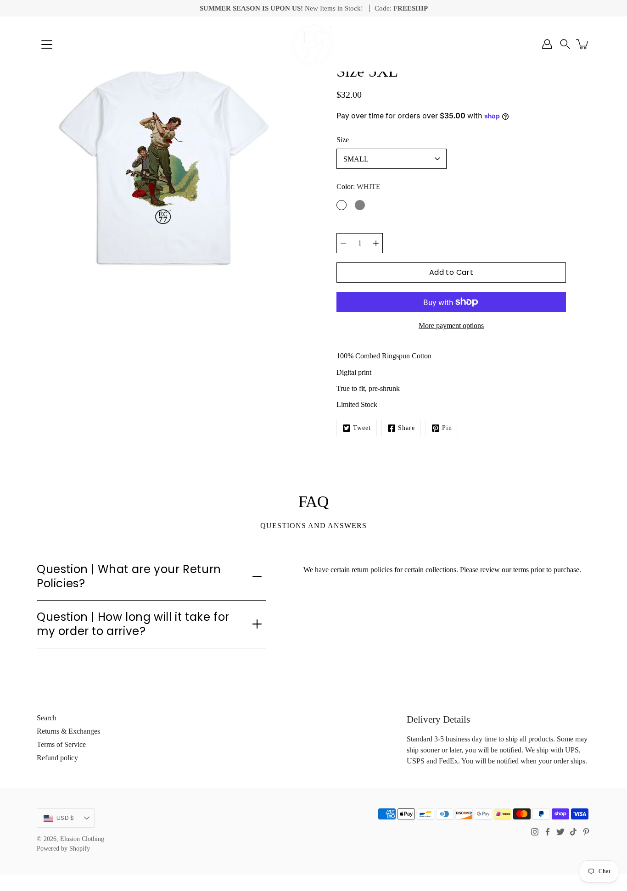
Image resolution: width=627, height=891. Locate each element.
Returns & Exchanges (68, 731)
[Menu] (47, 44)
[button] (565, 44)
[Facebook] (547, 831)
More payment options (451, 325)
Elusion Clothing (82, 838)
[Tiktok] (573, 831)
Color (358, 186)
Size (342, 140)
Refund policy (57, 758)
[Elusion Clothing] (313, 44)
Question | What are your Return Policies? (129, 576)
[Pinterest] (586, 831)
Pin (447, 427)
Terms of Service (61, 744)
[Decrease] (343, 243)
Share (406, 427)
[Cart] (583, 44)
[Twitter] (560, 831)
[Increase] (376, 243)
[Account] (547, 44)
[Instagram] (535, 831)
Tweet (362, 427)
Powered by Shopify (63, 848)
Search (46, 718)
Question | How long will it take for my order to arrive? (133, 624)
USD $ (65, 817)
